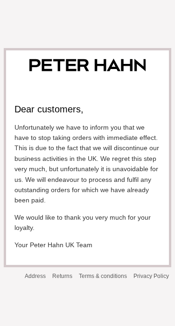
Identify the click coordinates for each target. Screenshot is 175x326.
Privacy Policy (151, 276)
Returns (62, 276)
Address (35, 276)
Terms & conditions (103, 276)
